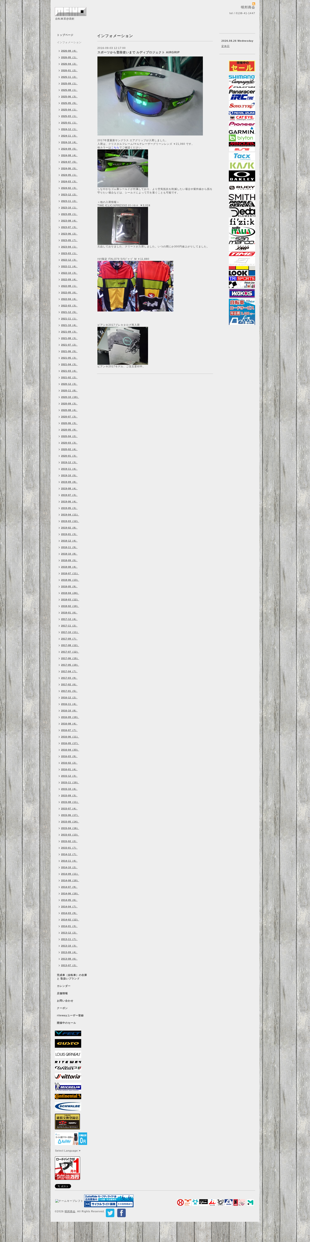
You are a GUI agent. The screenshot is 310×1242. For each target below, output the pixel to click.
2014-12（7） (69, 854)
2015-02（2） (69, 841)
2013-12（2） (69, 932)
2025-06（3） (69, 96)
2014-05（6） (69, 900)
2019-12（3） (69, 462)
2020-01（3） (69, 456)
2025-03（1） (69, 116)
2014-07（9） (69, 887)
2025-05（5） (69, 103)
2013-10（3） (69, 945)
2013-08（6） (69, 959)
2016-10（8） (69, 710)
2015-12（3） (69, 776)
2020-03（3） (69, 442)
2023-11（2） (69, 201)
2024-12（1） (69, 129)
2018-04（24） (70, 593)
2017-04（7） (69, 671)
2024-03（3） (69, 181)
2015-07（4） (69, 808)
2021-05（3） (69, 358)
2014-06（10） (70, 893)
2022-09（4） (69, 279)
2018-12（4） (69, 540)
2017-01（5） (69, 691)
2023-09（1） (69, 214)
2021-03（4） (69, 371)
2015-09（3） (69, 795)
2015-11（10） (70, 782)
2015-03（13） (70, 834)
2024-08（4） (69, 155)
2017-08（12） (70, 645)
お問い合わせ (65, 1000)
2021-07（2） (69, 344)
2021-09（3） (69, 331)
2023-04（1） (69, 246)
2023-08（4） (69, 220)
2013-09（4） (69, 952)
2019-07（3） (69, 495)
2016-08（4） (69, 723)
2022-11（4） (69, 266)
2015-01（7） (69, 847)
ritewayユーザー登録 (70, 1015)
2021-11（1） (69, 318)
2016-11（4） (69, 704)
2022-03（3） (69, 305)
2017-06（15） (70, 658)
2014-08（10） (70, 880)
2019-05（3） (69, 508)
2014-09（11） (70, 874)
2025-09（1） (69, 83)
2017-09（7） (69, 638)
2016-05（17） (70, 743)
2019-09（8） (69, 482)
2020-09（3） (69, 403)
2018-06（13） (70, 580)
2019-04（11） (70, 514)
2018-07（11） (70, 573)
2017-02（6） (69, 684)
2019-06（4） (69, 501)
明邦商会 (70, 1211)
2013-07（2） (69, 965)
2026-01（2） (69, 70)
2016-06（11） (70, 736)
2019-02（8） (69, 527)
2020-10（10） (70, 397)
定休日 (225, 46)
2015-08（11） (70, 802)
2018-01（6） (69, 612)
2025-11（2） (69, 77)
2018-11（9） (69, 547)
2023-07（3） (69, 227)
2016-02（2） (69, 763)
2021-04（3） (69, 364)
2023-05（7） (69, 240)
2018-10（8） (69, 554)
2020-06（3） (69, 423)
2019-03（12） (70, 521)
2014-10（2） (69, 867)
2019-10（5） (69, 475)
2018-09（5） (69, 560)
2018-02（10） (70, 606)
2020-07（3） (69, 416)
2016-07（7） (69, 730)
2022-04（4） (69, 299)
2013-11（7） (69, 939)
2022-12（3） (69, 260)
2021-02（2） (69, 377)
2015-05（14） (70, 821)
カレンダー (64, 985)
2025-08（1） (69, 90)
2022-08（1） (69, 286)
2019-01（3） (69, 534)
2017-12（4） (69, 619)
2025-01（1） (69, 122)
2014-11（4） (69, 861)
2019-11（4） (69, 469)
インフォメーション (69, 42)
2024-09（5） (69, 149)
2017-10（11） (70, 632)
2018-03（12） (70, 599)
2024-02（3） (69, 188)
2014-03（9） (69, 913)
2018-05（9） (69, 586)
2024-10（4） (69, 142)
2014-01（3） (69, 926)
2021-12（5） (69, 312)
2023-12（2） (69, 194)
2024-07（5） (69, 162)
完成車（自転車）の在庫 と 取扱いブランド (72, 977)
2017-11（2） (69, 625)
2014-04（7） (69, 906)
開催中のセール (66, 1022)
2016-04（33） (70, 749)
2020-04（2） (69, 436)
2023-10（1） (69, 207)
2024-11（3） (69, 135)
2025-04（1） (69, 109)
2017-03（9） (69, 678)
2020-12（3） (69, 384)
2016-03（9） (69, 756)
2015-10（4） (69, 789)
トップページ (65, 35)
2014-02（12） (70, 919)
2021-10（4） (69, 325)
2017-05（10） (70, 665)
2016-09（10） (70, 717)
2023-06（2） (69, 233)
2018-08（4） (69, 567)
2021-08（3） (69, 338)
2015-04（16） (70, 828)
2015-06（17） (70, 815)
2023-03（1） (69, 253)
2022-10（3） (69, 273)
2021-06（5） (69, 351)
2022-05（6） (69, 292)
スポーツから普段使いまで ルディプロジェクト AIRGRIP (138, 52)
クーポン (62, 1008)
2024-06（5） (69, 168)
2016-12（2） (69, 697)
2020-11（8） (69, 390)
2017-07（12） (70, 652)
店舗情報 (62, 993)
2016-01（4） (69, 769)
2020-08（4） (69, 410)
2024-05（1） (69, 175)
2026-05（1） (69, 57)
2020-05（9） (69, 429)
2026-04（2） (69, 64)
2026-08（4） (69, 51)
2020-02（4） (69, 449)
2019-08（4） (69, 488)
